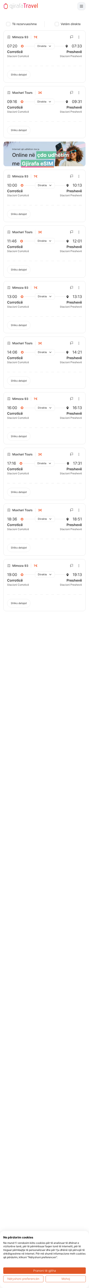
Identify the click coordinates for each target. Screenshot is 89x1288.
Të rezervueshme (24, 24)
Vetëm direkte (71, 24)
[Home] (20, 6)
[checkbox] (8, 24)
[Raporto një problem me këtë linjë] (71, 37)
